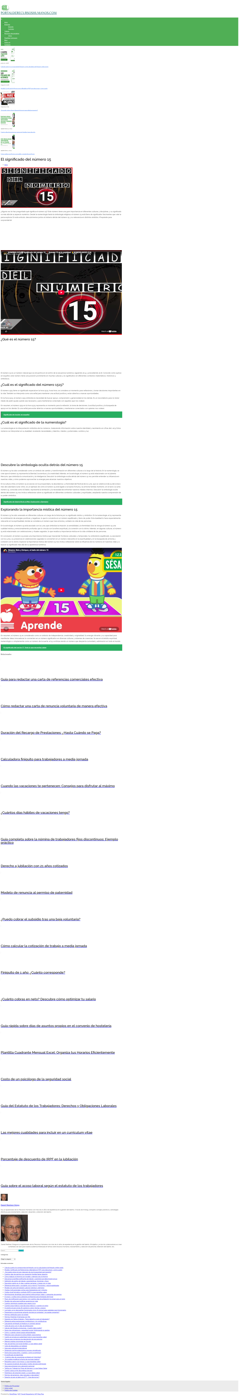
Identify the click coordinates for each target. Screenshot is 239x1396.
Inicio (6, 22)
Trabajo (6, 31)
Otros (10, 36)
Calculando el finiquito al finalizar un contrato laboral (22, 1323)
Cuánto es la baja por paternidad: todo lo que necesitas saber (25, 1337)
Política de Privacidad (11, 1386)
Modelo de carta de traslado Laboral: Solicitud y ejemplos (24, 1288)
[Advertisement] (61, 236)
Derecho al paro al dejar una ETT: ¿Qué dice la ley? (21, 1377)
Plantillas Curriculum (10, 38)
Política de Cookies (11, 1390)
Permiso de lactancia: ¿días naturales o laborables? (21, 1375)
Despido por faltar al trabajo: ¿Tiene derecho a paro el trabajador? (27, 1319)
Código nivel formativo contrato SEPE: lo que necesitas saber (25, 1292)
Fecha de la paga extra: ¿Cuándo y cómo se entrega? (22, 1353)
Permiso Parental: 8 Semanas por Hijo (17, 1317)
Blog (5, 40)
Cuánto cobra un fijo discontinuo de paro (18, 1370)
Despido (10, 27)
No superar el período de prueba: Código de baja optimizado (25, 1364)
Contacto (7, 45)
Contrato (11, 29)
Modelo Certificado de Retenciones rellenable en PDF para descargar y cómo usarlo (24, 89)
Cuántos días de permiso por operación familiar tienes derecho (18, 132)
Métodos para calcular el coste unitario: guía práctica (22, 1335)
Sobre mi (7, 42)
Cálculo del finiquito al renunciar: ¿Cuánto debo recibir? (23, 1328)
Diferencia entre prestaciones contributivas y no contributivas (25, 1321)
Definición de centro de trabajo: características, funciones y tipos (26, 1281)
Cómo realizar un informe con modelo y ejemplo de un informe (18, 154)
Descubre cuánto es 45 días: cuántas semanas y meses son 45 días (27, 1283)
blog (6, 165)
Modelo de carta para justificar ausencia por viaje (21, 1301)
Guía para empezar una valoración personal (19, 1366)
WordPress (13, 1394)
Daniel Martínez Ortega (10, 1205)
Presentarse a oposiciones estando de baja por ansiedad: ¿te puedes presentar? (31, 1312)
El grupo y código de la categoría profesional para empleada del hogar (28, 1297)
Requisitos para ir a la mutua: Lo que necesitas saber (22, 1362)
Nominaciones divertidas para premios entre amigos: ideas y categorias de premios (33, 1294)
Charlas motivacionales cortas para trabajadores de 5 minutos (25, 1290)
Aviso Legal (8, 1388)
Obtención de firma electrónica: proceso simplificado (22, 1350)
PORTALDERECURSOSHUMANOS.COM (29, 13)
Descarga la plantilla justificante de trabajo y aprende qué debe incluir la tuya (30, 1279)
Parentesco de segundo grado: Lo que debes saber (22, 1373)
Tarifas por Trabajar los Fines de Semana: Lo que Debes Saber (25, 1368)
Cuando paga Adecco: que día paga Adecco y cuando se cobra (26, 1306)
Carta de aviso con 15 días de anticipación (18, 1326)
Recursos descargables (11, 33)
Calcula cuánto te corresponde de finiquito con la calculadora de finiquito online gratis (24, 67)
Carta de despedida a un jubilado (15, 1346)
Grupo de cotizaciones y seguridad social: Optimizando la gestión (27, 1330)
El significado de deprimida (13, 1355)
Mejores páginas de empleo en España (17, 1341)
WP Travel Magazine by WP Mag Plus (31, 1394)
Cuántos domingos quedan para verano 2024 (20, 1303)
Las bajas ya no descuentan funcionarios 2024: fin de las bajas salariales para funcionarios (35, 1310)
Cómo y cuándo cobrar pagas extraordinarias (20, 1332)
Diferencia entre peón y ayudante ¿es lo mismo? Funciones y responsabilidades (31, 1285)
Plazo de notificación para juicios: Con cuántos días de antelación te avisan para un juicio (34, 1299)
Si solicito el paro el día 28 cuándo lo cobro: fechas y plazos (25, 1308)
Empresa (7, 24)
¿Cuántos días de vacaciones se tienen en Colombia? (22, 1357)
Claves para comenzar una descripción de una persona (23, 1339)
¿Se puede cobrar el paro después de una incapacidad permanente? (19, 110)
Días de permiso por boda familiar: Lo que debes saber (23, 1344)
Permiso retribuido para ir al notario (16, 1315)
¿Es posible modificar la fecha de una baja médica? (22, 1359)
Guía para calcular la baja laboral (15, 1348)
